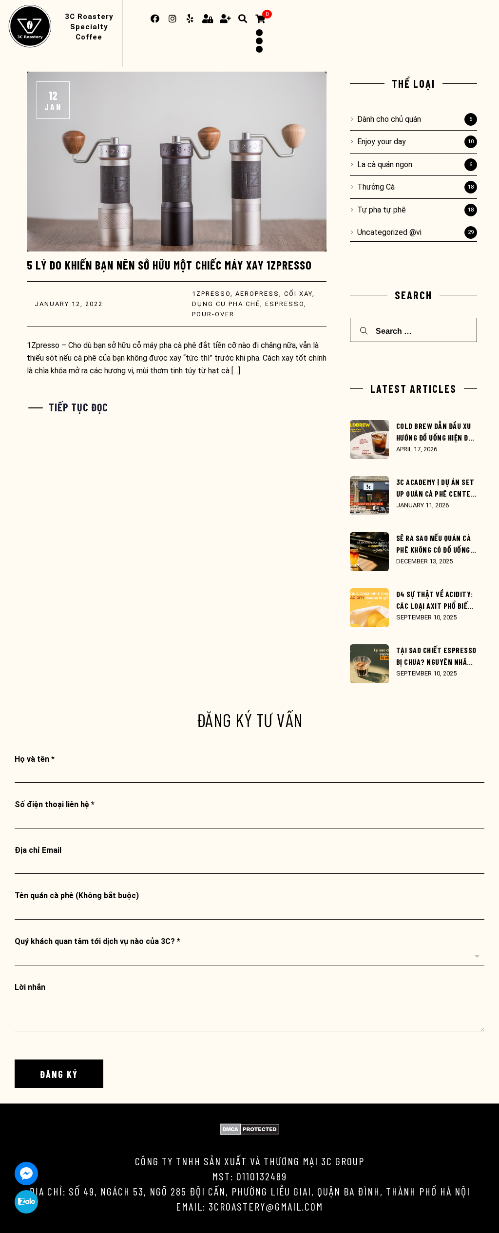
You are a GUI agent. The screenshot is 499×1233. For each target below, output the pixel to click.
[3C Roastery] (31, 27)
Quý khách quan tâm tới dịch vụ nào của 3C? (97, 941)
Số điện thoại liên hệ (55, 804)
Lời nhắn (30, 987)
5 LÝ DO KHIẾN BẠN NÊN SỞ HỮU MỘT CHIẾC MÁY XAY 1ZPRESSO (169, 265)
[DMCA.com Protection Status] (249, 1132)
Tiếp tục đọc (78, 407)
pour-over (213, 314)
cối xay (298, 293)
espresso (284, 304)
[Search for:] (413, 330)
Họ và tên (35, 759)
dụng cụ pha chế (226, 304)
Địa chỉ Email (38, 850)
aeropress (257, 293)
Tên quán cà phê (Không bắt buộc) (77, 895)
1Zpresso (211, 293)
